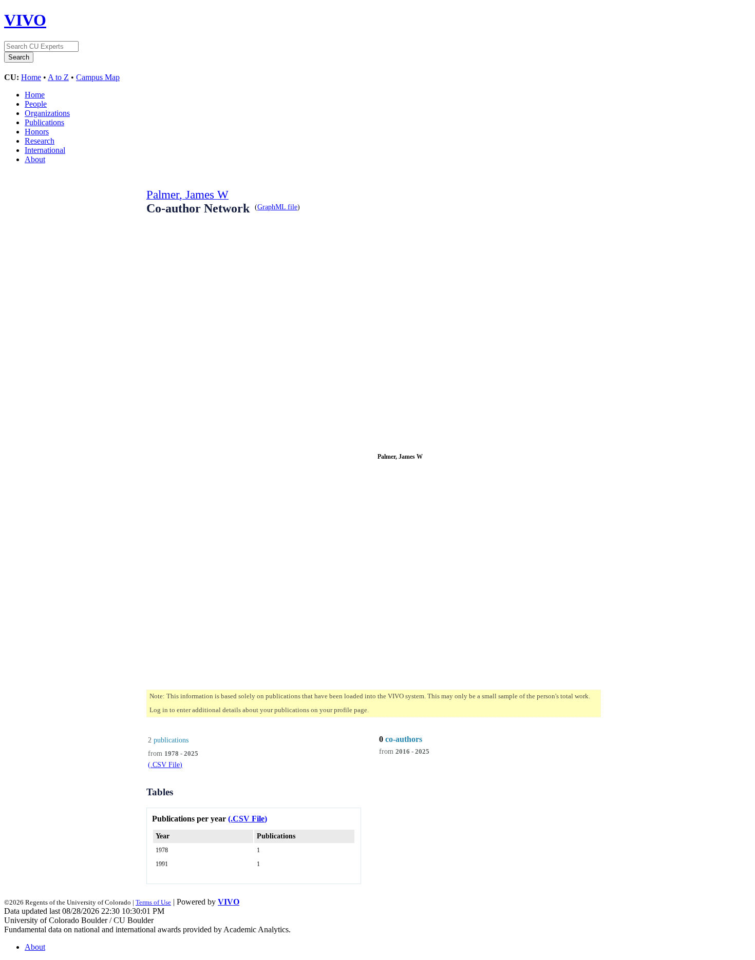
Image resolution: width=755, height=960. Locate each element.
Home (31, 77)
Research (39, 140)
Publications (44, 122)
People (36, 104)
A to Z (58, 77)
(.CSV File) (165, 764)
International (45, 150)
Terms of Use (153, 902)
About (35, 159)
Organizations (47, 113)
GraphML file (277, 207)
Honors (37, 131)
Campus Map (98, 77)
